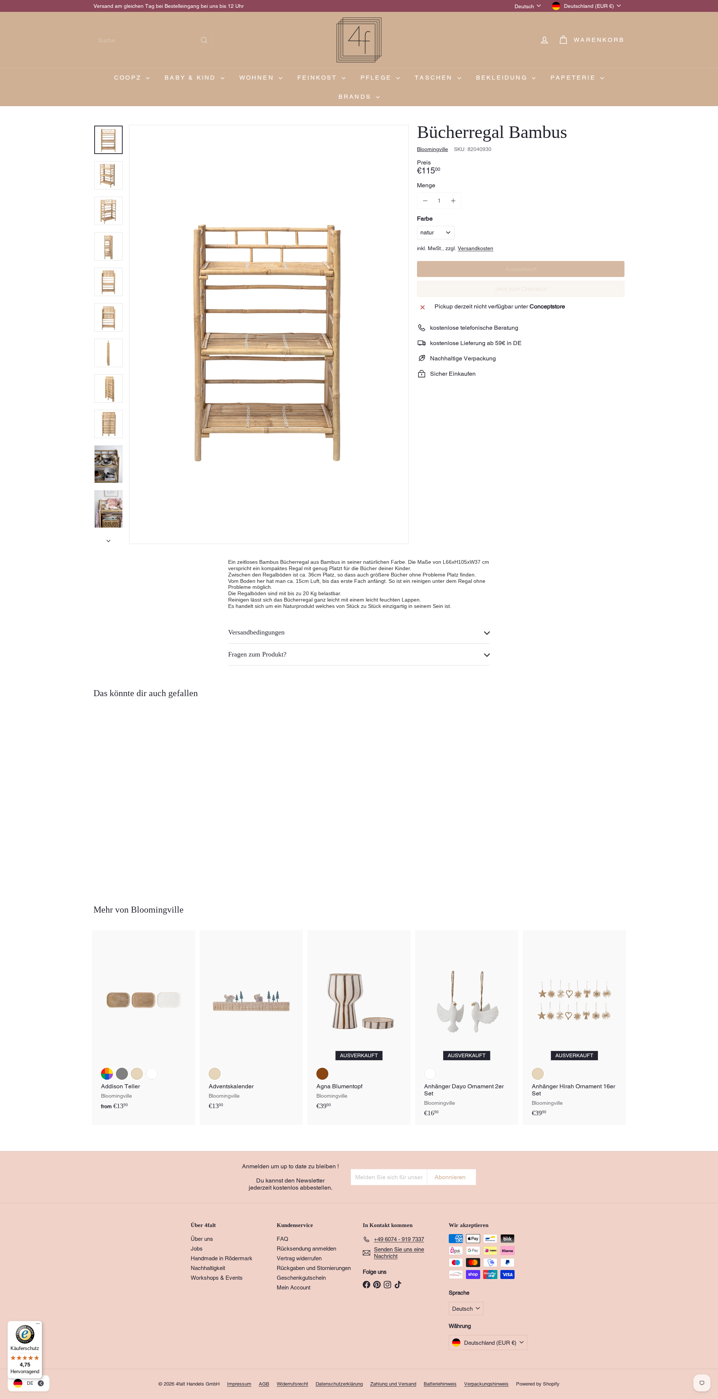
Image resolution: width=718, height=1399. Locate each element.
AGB (264, 1384)
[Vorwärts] (108, 539)
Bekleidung (503, 77)
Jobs (197, 1248)
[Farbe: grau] (122, 1074)
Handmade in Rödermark (221, 1258)
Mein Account (293, 1287)
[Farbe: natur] (107, 834)
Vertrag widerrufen (299, 1258)
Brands (356, 96)
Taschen (435, 77)
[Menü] (37, 1325)
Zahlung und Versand (393, 1384)
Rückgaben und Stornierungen (314, 1268)
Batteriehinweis (440, 1384)
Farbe (425, 218)
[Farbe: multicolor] (107, 1074)
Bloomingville (157, 909)
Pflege (377, 77)
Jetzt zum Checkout (521, 288)
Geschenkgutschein (301, 1278)
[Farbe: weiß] (152, 1074)
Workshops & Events (217, 1278)
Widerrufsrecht (292, 1384)
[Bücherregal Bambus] (134, 796)
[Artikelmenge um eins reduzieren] (425, 201)
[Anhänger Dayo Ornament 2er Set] (467, 1027)
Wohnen (258, 77)
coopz (129, 77)
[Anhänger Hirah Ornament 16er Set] (574, 1027)
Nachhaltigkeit (208, 1268)
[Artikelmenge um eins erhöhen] (453, 201)
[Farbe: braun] (322, 1074)
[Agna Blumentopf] (359, 1024)
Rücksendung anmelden (306, 1248)
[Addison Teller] (143, 1024)
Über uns (202, 1239)
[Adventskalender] (251, 1024)
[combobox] (153, 40)
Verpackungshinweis (486, 1384)
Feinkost (318, 77)
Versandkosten (475, 248)
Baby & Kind (191, 77)
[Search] (204, 40)
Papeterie (574, 77)
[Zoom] (268, 334)
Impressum (239, 1384)
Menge (426, 185)
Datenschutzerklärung (339, 1384)
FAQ (282, 1239)
